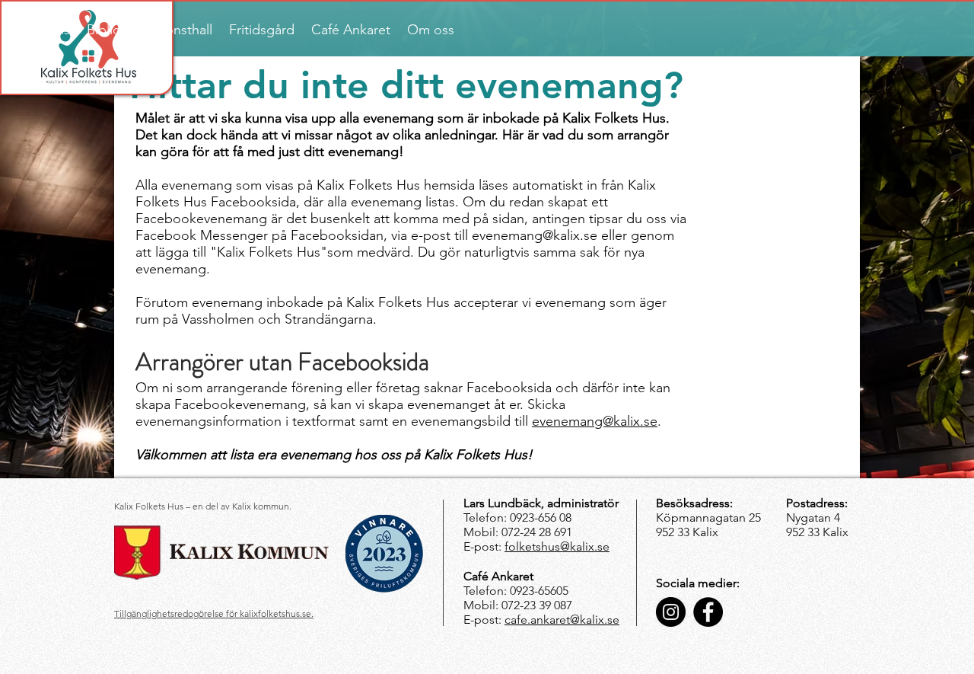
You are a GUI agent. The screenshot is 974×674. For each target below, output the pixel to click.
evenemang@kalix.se (594, 421)
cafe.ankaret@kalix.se (562, 619)
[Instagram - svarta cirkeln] (671, 612)
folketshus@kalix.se (557, 546)
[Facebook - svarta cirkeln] (708, 612)
